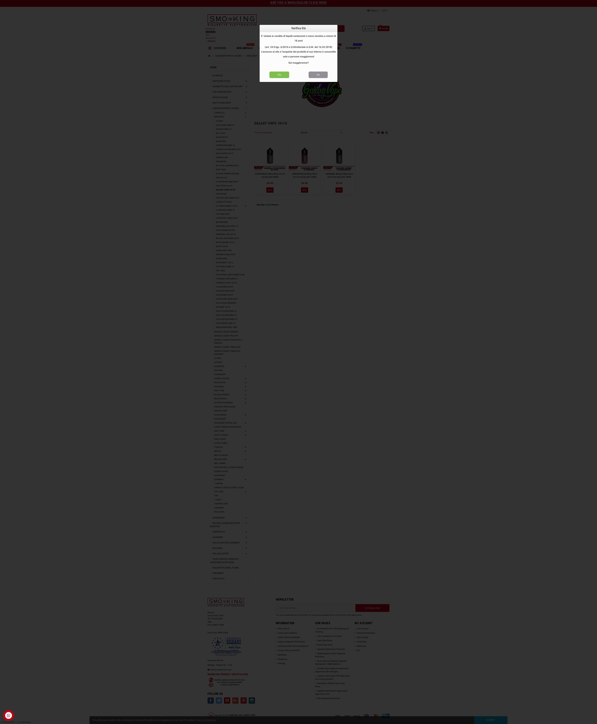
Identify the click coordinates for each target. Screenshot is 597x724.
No (318, 74)
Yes (279, 74)
